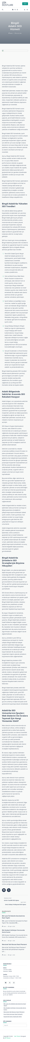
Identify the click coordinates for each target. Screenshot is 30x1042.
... (18, 923)
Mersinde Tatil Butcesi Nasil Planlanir (14, 944)
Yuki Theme (17, 1036)
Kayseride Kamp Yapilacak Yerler (13, 1016)
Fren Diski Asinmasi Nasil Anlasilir (13, 1014)
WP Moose (7, 1038)
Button (25, 3)
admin (11, 33)
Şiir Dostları (7, 3)
